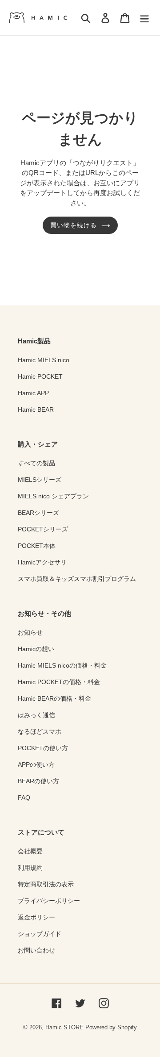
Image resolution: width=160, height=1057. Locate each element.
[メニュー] (144, 18)
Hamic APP (33, 393)
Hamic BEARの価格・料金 (54, 698)
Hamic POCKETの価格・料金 (59, 681)
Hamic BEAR (36, 409)
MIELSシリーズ (39, 479)
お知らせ (30, 632)
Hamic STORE (64, 1027)
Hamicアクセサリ (42, 562)
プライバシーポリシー (49, 900)
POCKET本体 (37, 545)
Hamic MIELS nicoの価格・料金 (62, 665)
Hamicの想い (36, 648)
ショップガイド (39, 933)
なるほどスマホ (39, 731)
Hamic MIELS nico (43, 359)
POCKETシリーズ (43, 529)
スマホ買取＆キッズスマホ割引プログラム (77, 578)
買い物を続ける (73, 225)
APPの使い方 (36, 764)
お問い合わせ (36, 950)
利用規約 (30, 867)
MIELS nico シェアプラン (53, 496)
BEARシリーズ (38, 512)
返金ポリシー (36, 917)
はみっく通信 (36, 715)
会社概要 (30, 851)
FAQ (24, 797)
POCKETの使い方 (43, 748)
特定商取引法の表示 (46, 884)
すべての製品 (36, 463)
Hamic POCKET (40, 376)
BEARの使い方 (38, 781)
